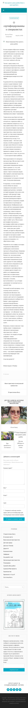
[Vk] (17, 689)
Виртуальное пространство (11, 540)
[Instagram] (11, 689)
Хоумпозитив (14, 18)
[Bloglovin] (8, 689)
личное (7, 374)
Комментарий (7, 468)
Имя (5, 488)
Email (5, 495)
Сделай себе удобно (9, 566)
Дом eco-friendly (8, 545)
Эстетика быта (7, 577)
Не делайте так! (8, 557)
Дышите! (6, 548)
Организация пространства (11, 560)
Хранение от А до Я (9, 574)
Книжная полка (7, 551)
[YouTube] (20, 689)
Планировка (6, 563)
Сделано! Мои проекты (10, 568)
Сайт (4, 503)
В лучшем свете (8, 537)
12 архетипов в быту (14, 392)
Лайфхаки (6, 554)
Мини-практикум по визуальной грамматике (14, 384)
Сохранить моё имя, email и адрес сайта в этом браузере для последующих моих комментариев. (13, 513)
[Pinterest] (14, 689)
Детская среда (7, 542)
